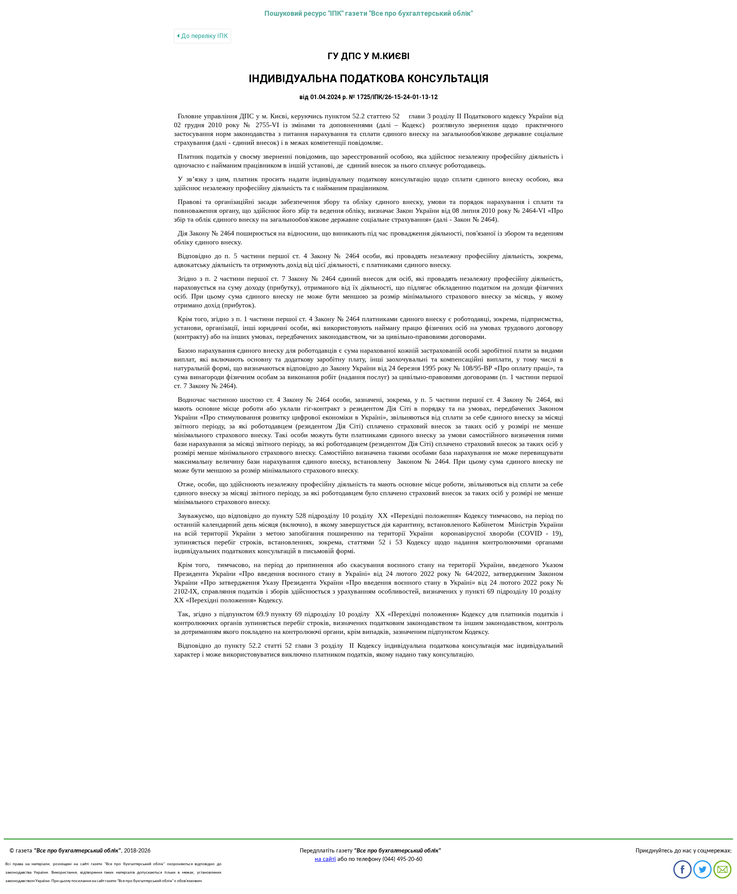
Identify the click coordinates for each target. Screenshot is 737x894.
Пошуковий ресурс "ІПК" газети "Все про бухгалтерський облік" (368, 13)
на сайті (325, 859)
